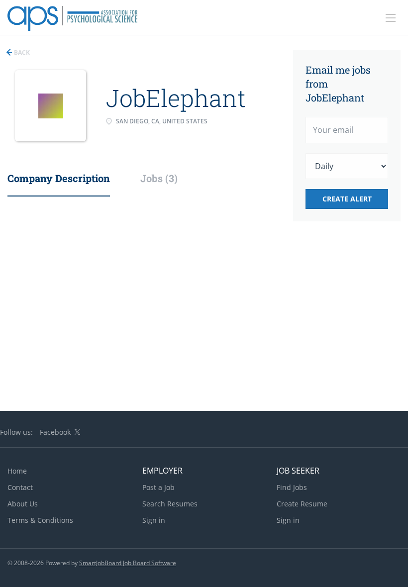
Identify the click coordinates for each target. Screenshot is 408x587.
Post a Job (158, 487)
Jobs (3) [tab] (159, 178)
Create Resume (302, 503)
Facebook (55, 432)
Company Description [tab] (58, 178)
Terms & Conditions (40, 520)
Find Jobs (292, 487)
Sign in (153, 520)
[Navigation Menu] (391, 17)
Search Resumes (170, 503)
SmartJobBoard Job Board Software (127, 563)
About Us (22, 503)
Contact (20, 487)
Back (21, 52)
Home (17, 471)
